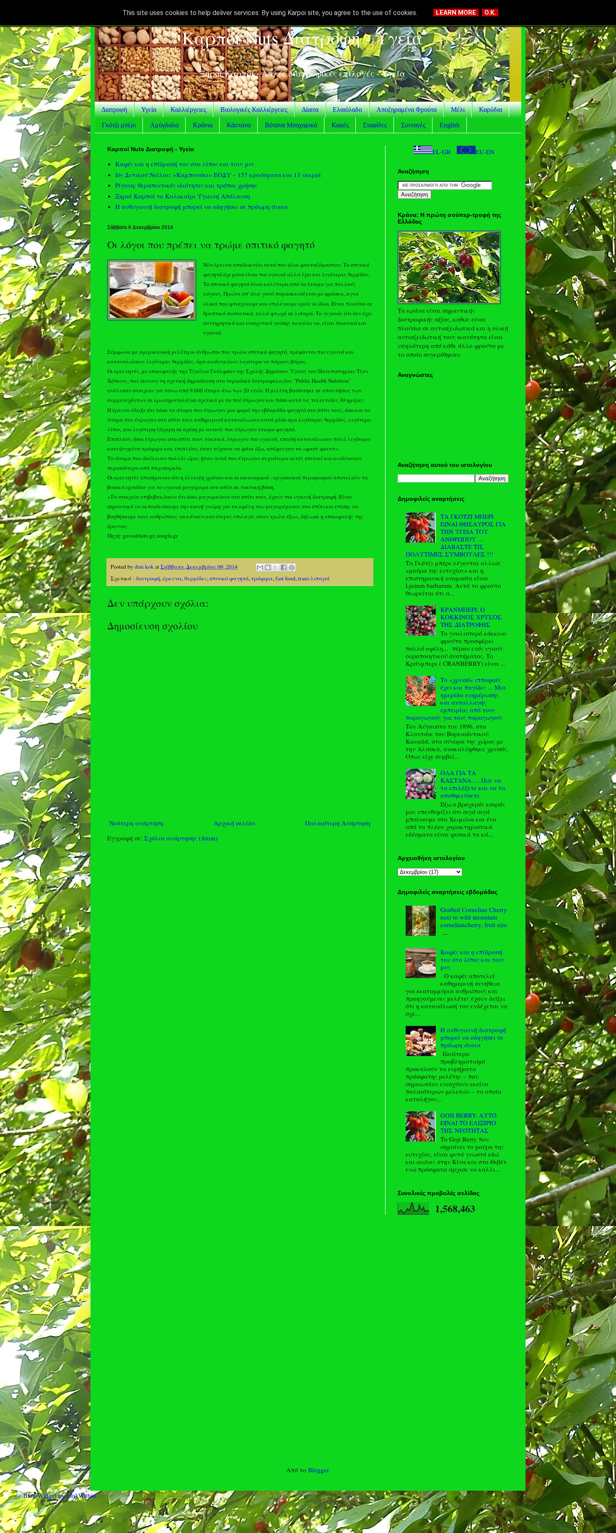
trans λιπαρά (314, 578)
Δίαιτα (310, 109)
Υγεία (148, 109)
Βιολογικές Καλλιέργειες (253, 109)
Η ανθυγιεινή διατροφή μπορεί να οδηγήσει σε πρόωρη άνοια (201, 206)
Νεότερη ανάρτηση (136, 823)
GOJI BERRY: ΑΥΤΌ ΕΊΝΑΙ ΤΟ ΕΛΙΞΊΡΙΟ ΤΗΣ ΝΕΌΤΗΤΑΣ (468, 1122)
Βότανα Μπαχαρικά (291, 125)
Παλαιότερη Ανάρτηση (337, 823)
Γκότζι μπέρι (119, 125)
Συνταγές (413, 125)
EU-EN (485, 151)
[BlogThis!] (268, 567)
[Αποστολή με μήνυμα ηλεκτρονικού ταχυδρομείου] (260, 567)
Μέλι (458, 109)
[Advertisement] (308, 1340)
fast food (285, 578)
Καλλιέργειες (188, 109)
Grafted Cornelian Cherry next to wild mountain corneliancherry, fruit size (473, 917)
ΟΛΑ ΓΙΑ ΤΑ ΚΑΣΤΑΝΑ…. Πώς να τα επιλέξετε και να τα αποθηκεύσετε (472, 783)
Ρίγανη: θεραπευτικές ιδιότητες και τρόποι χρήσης (186, 185)
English (450, 125)
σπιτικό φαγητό (229, 578)
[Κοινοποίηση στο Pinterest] (291, 567)
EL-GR (441, 151)
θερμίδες (195, 578)
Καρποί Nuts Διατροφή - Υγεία (302, 37)
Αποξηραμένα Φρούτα (406, 109)
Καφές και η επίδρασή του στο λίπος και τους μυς (184, 164)
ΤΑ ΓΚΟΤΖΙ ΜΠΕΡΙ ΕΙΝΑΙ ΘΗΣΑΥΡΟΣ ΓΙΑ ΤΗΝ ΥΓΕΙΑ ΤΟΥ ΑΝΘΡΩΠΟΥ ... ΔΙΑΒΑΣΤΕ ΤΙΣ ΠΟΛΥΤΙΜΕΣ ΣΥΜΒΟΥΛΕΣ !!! (456, 535)
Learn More (456, 12)
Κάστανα (239, 125)
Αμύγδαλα (164, 125)
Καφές (340, 125)
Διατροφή (114, 109)
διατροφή (148, 578)
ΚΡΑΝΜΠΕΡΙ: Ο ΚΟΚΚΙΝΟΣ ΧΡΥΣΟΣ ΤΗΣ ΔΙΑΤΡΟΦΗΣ (471, 617)
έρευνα (172, 578)
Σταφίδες (375, 125)
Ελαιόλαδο (347, 109)
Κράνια (202, 125)
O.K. (490, 12)
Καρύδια (490, 109)
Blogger (318, 1470)
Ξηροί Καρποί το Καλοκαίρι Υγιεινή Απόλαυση (182, 196)
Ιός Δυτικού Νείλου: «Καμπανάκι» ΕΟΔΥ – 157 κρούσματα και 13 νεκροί (218, 174)
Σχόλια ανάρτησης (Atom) (180, 838)
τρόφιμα (262, 578)
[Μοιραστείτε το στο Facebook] (284, 567)
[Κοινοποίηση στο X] (276, 567)
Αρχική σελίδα (234, 823)
